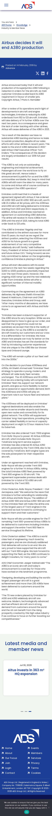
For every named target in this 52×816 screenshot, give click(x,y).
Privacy (35, 763)
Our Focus (11, 758)
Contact (10, 773)
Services (36, 758)
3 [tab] (30, 711)
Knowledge (22, 25)
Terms (35, 768)
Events (35, 748)
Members (36, 753)
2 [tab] (26, 711)
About (8, 753)
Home (8, 748)
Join (7, 763)
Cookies (36, 773)
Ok (26, 812)
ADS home (7, 25)
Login (8, 768)
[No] (48, 807)
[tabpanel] (26, 677)
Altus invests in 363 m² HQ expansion (26, 672)
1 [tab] (22, 711)
